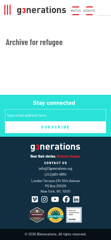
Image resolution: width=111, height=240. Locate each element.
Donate (89, 10)
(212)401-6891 (56, 174)
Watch (75, 10)
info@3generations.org (55, 168)
